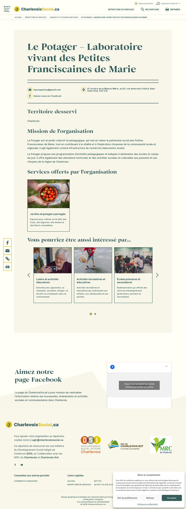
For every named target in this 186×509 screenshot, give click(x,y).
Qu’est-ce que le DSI (104, 484)
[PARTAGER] (7, 242)
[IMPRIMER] (7, 266)
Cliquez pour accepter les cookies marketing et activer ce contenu (139, 385)
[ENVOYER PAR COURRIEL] (7, 250)
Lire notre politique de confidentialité (93, 502)
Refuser (150, 498)
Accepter (171, 498)
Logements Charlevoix (169, 3)
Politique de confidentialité (147, 504)
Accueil (18, 17)
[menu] (7, 10)
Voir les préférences (127, 498)
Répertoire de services (35, 17)
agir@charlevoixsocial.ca (47, 440)
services (121, 9)
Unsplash (99, 499)
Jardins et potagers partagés (63, 17)
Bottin (97, 481)
